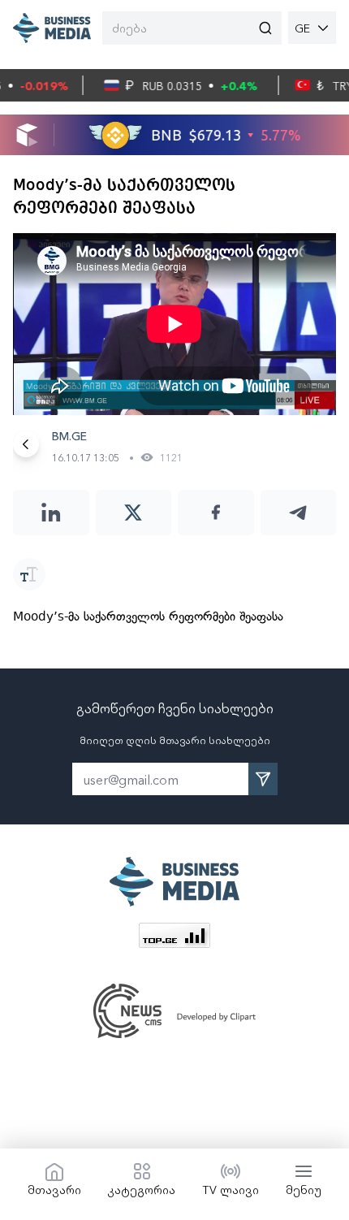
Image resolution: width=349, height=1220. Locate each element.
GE (302, 27)
